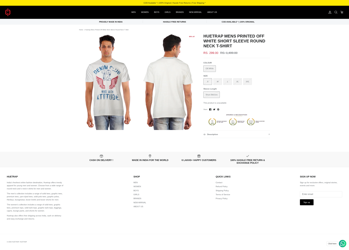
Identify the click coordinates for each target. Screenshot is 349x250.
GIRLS (167, 12)
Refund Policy (222, 186)
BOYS (156, 12)
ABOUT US (212, 12)
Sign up (306, 202)
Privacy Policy (222, 198)
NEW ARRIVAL (195, 12)
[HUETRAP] (22, 12)
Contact (219, 182)
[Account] (329, 12)
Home (81, 30)
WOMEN (145, 12)
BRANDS (180, 12)
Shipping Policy (222, 190)
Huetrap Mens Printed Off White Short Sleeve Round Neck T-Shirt (107, 30)
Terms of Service (223, 194)
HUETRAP (15, 242)
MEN (133, 12)
